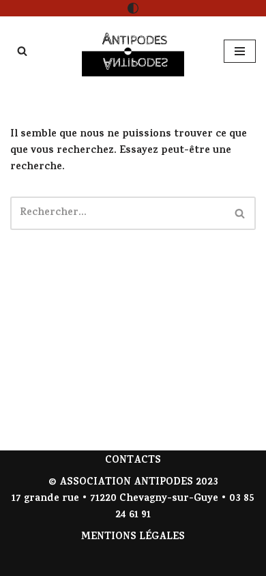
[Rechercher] (22, 51)
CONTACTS (133, 461)
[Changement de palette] (133, 8)
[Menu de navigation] (240, 51)
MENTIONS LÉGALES (133, 537)
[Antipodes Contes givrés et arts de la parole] (133, 51)
